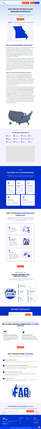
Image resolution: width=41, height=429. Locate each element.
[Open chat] (39, 427)
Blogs (20, 421)
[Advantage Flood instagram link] (4, 423)
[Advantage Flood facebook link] (2, 423)
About (20, 420)
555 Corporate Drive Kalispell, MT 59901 (36, 419)
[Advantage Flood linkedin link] (6, 423)
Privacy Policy (28, 419)
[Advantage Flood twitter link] (7, 423)
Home (20, 419)
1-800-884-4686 (35, 423)
